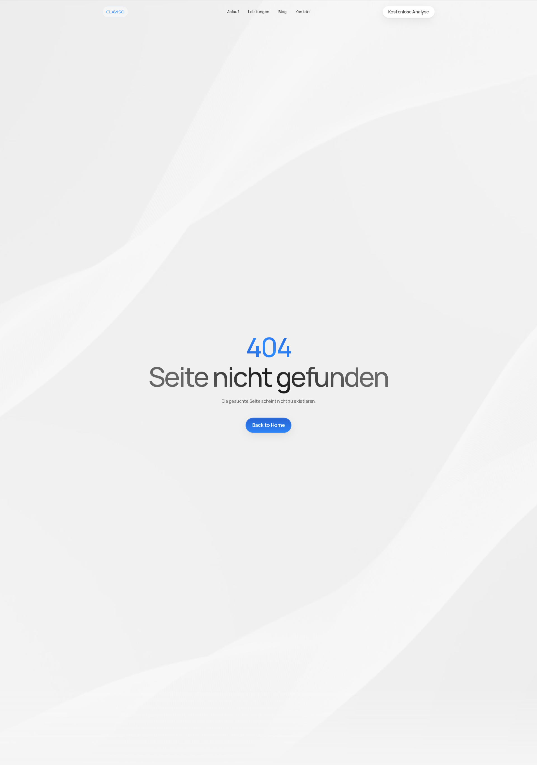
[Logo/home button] (115, 12)
